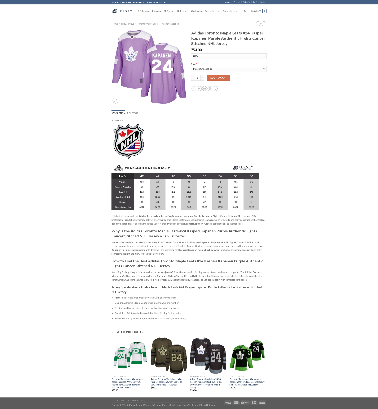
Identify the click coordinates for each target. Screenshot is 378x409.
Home (114, 23)
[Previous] (111, 367)
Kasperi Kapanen (170, 23)
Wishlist (246, 2)
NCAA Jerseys (196, 11)
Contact (237, 2)
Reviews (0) (133, 113)
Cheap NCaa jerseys (171, 405)
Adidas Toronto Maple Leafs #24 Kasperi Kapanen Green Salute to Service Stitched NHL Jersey (166, 382)
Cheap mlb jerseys (152, 405)
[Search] (245, 11)
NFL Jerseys (143, 11)
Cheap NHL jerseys (208, 405)
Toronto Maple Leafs (147, 23)
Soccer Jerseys (212, 11)
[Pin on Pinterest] (209, 88)
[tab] (118, 113)
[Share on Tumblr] (215, 88)
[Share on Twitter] (199, 88)
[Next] (265, 367)
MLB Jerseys (169, 11)
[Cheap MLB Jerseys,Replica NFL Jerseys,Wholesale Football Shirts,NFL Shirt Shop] (122, 11)
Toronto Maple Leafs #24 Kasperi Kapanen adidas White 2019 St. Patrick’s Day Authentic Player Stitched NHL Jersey (127, 383)
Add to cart (218, 77)
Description (118, 113)
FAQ (255, 2)
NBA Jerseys (156, 11)
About (227, 2)
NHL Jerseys (182, 11)
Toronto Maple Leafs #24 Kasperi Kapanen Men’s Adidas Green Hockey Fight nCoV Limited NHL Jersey (246, 382)
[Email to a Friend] (204, 88)
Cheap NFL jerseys (190, 405)
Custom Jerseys (230, 11)
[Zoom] (115, 101)
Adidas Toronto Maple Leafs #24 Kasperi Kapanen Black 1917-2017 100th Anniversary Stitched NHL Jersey (206, 383)
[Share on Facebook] (194, 88)
